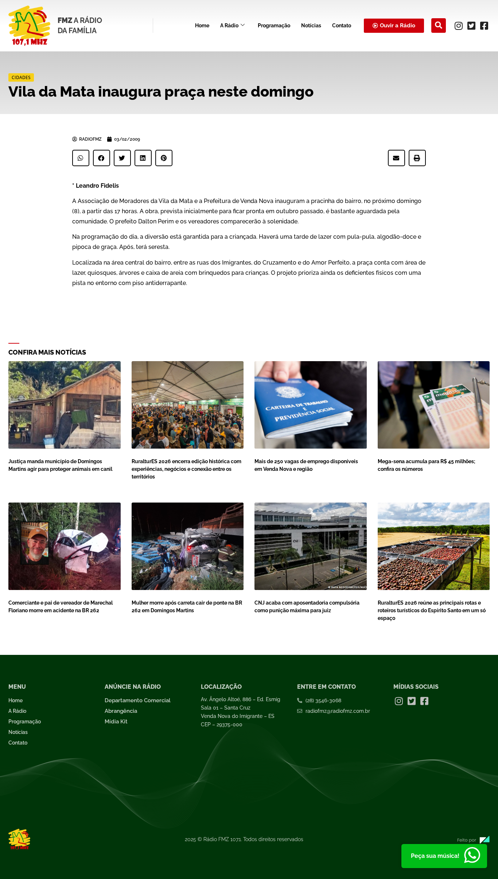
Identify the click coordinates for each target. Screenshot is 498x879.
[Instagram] (458, 25)
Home (202, 25)
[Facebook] (484, 25)
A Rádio (229, 25)
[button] (438, 25)
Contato (341, 25)
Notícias (311, 25)
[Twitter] (471, 25)
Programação (274, 25)
